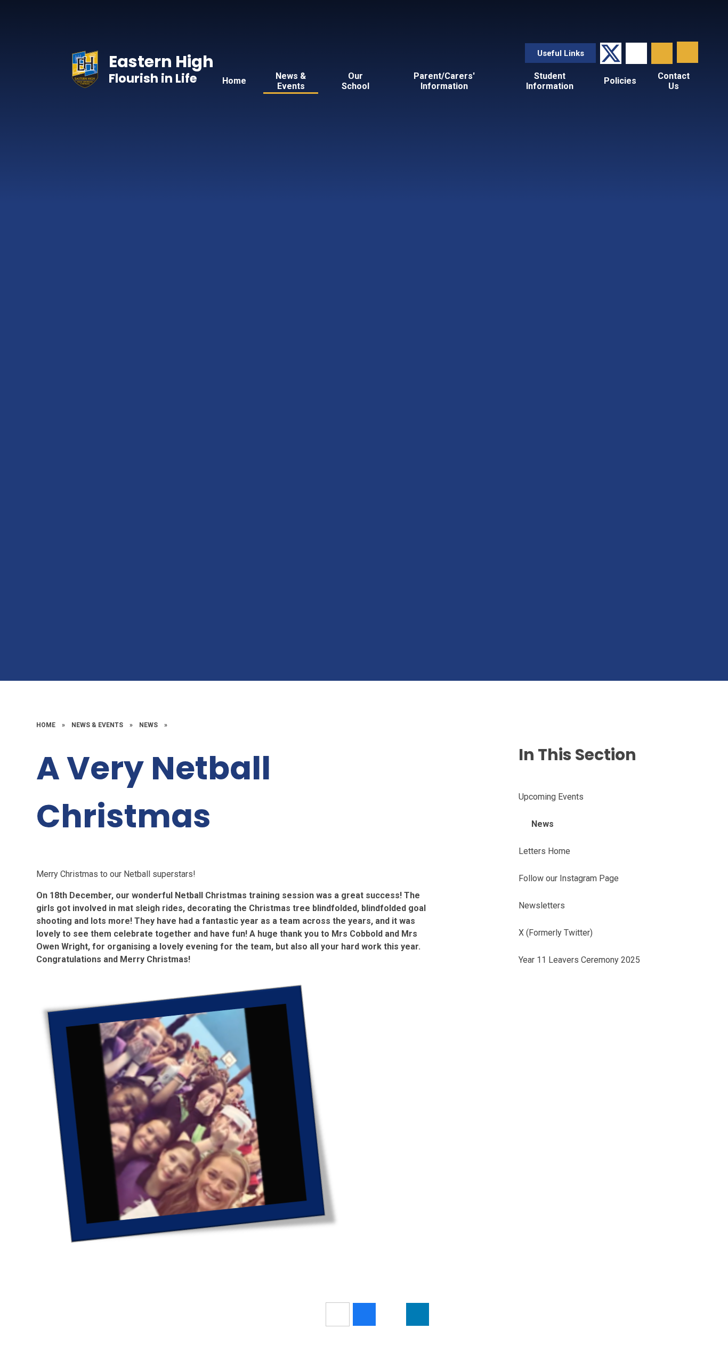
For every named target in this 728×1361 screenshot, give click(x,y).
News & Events (97, 725)
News (148, 725)
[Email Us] (636, 53)
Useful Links (560, 53)
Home (45, 725)
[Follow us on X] (610, 53)
